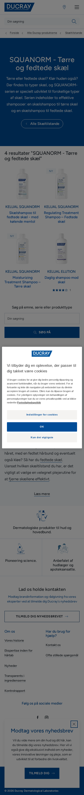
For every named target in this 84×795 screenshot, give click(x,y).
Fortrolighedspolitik (29, 402)
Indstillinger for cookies (42, 414)
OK (42, 426)
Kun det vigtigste (42, 437)
